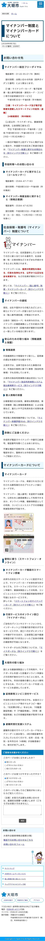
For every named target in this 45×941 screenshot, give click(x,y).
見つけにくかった (13, 785)
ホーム (14, 14)
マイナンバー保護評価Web (22, 421)
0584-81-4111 (13, 909)
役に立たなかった (13, 769)
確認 (22, 821)
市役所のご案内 (22, 900)
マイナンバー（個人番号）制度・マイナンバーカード (23, 289)
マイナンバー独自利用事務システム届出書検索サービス (22, 385)
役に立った (11, 762)
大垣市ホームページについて (15, 873)
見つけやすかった (13, 778)
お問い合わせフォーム (14, 844)
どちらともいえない (14, 765)
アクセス (37, 900)
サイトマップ (10, 868)
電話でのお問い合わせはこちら (18, 840)
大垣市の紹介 (8, 900)
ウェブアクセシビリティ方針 (15, 884)
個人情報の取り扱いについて (15, 879)
